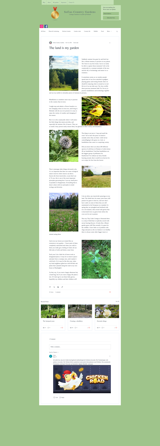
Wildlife (96, 31)
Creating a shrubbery (76, 321)
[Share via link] (62, 287)
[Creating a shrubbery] (80, 311)
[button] (117, 31)
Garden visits (77, 31)
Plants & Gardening (54, 31)
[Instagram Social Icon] (41, 26)
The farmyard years (48, 321)
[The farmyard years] (53, 311)
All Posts (43, 31)
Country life (87, 31)
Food (102, 31)
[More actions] (110, 43)
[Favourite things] (107, 311)
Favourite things (102, 321)
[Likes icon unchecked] (54, 398)
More (108, 31)
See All (117, 301)
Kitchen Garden (66, 31)
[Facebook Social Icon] (46, 26)
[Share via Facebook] (50, 287)
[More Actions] (110, 356)
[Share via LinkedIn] (58, 287)
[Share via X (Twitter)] (54, 287)
